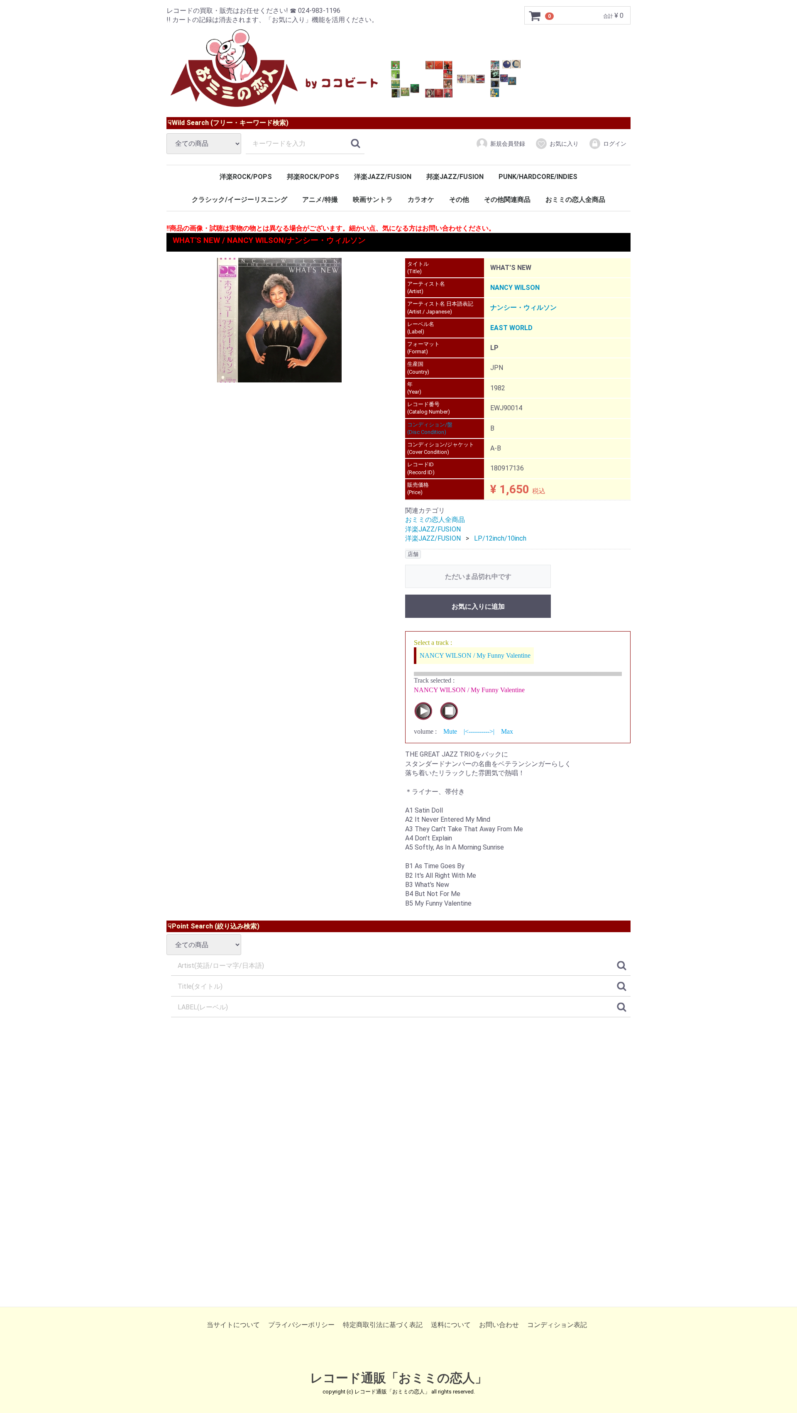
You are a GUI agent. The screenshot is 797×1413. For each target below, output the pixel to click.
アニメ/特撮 (320, 199)
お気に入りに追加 (478, 606)
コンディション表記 (557, 1325)
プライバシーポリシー (301, 1325)
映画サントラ (373, 199)
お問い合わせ (499, 1325)
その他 (459, 199)
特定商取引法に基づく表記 (383, 1325)
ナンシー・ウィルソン (523, 307)
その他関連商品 (507, 199)
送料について (451, 1325)
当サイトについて (233, 1325)
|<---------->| (479, 731)
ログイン (614, 143)
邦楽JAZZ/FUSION (455, 177)
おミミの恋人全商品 (575, 199)
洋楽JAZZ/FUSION (382, 177)
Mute (450, 731)
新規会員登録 (507, 143)
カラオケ (421, 199)
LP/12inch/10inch (500, 538)
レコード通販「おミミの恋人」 (398, 1378)
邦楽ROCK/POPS (313, 177)
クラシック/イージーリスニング (239, 199)
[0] (535, 16)
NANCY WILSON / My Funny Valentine (475, 655)
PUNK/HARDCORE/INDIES (538, 177)
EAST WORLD (511, 328)
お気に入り (564, 143)
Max (507, 731)
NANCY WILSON (515, 287)
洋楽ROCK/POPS (246, 177)
